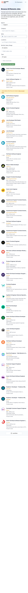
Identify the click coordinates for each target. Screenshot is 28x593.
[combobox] (14, 31)
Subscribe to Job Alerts (9, 64)
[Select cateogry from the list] (26, 31)
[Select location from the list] (26, 42)
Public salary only (7, 51)
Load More (15, 433)
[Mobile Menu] (25, 2)
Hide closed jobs (7, 60)
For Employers (18, 2)
